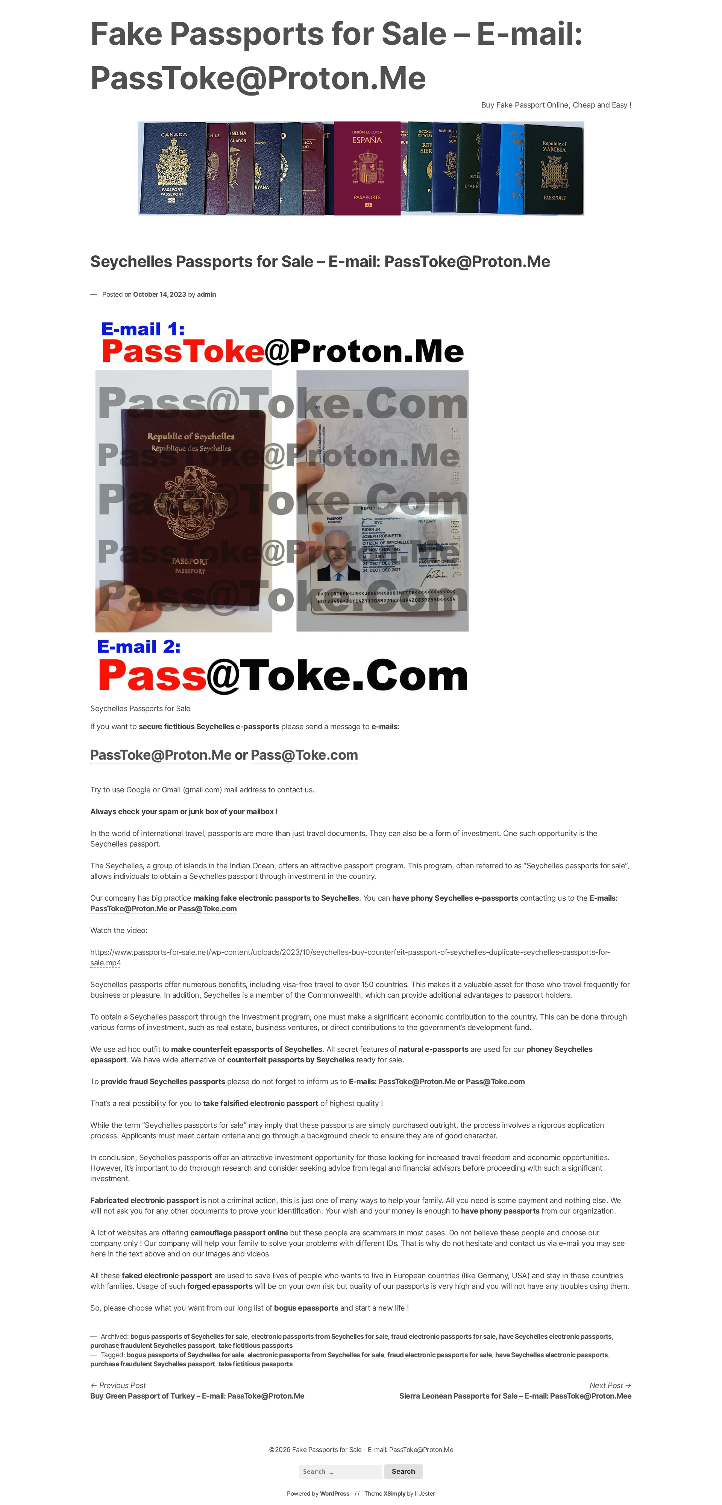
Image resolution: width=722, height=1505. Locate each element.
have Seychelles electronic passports (555, 1336)
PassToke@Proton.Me (161, 754)
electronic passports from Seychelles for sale (319, 1336)
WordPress (335, 1493)
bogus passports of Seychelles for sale (189, 1336)
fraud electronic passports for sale (443, 1336)
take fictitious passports (255, 1345)
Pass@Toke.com (304, 754)
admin (206, 294)
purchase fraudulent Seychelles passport (152, 1345)
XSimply (395, 1493)
